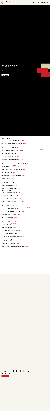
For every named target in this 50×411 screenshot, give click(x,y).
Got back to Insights (5, 375)
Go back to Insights (5, 75)
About (31, 2)
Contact (47, 2)
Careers (42, 2)
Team (36, 2)
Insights (39, 2)
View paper (22, 140)
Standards (44, 2)
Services (34, 2)
